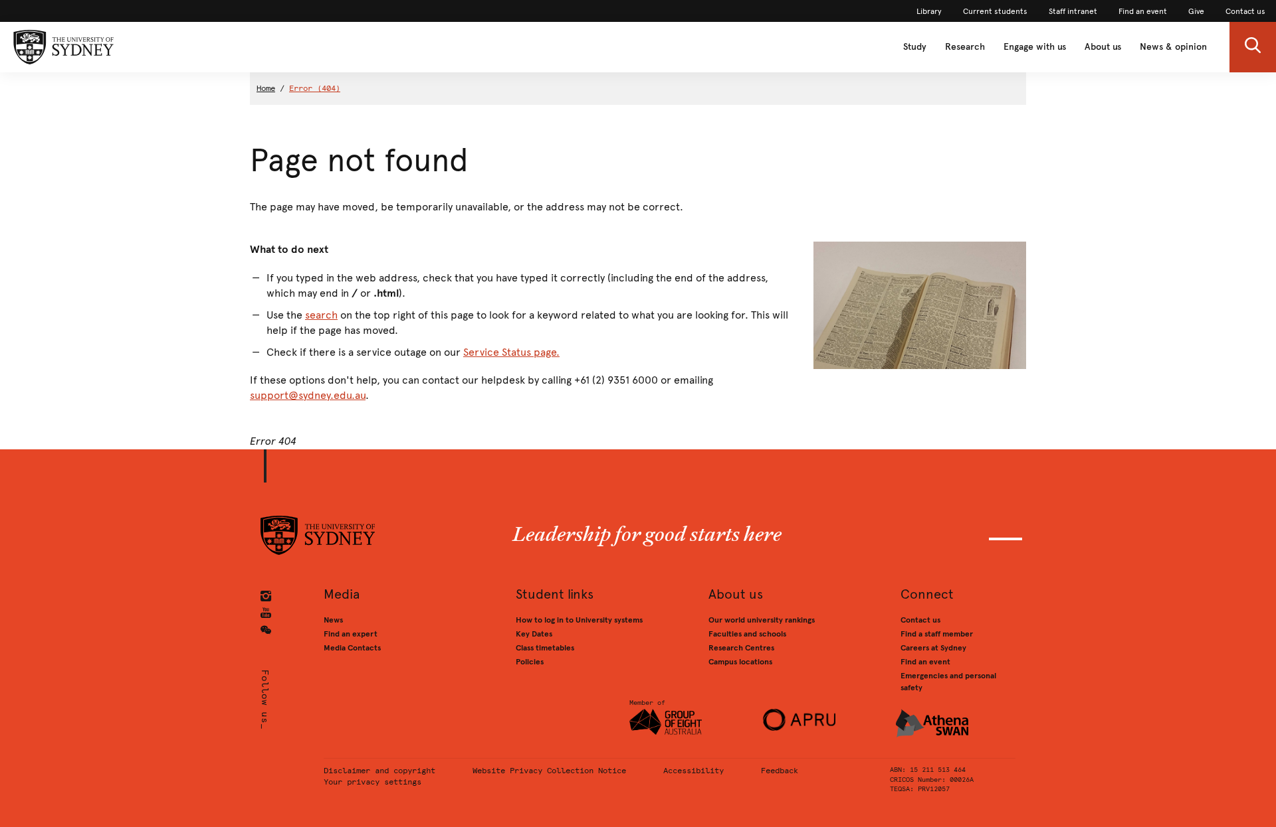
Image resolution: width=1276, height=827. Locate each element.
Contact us (920, 620)
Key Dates (534, 634)
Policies (530, 661)
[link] (929, 11)
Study (914, 46)
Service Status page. (511, 352)
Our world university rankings (761, 620)
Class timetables (545, 647)
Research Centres (741, 647)
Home (266, 88)
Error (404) (314, 88)
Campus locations (740, 661)
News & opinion (1173, 46)
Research (965, 46)
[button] (1252, 47)
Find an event (925, 661)
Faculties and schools (747, 634)
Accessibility (693, 770)
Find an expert (350, 634)
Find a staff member (937, 634)
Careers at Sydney (933, 647)
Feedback (779, 770)
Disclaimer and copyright (379, 770)
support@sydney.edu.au (308, 395)
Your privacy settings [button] (372, 782)
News (333, 620)
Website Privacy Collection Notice (549, 770)
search (321, 315)
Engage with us (1035, 46)
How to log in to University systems (579, 620)
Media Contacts (352, 647)
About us (1103, 46)
